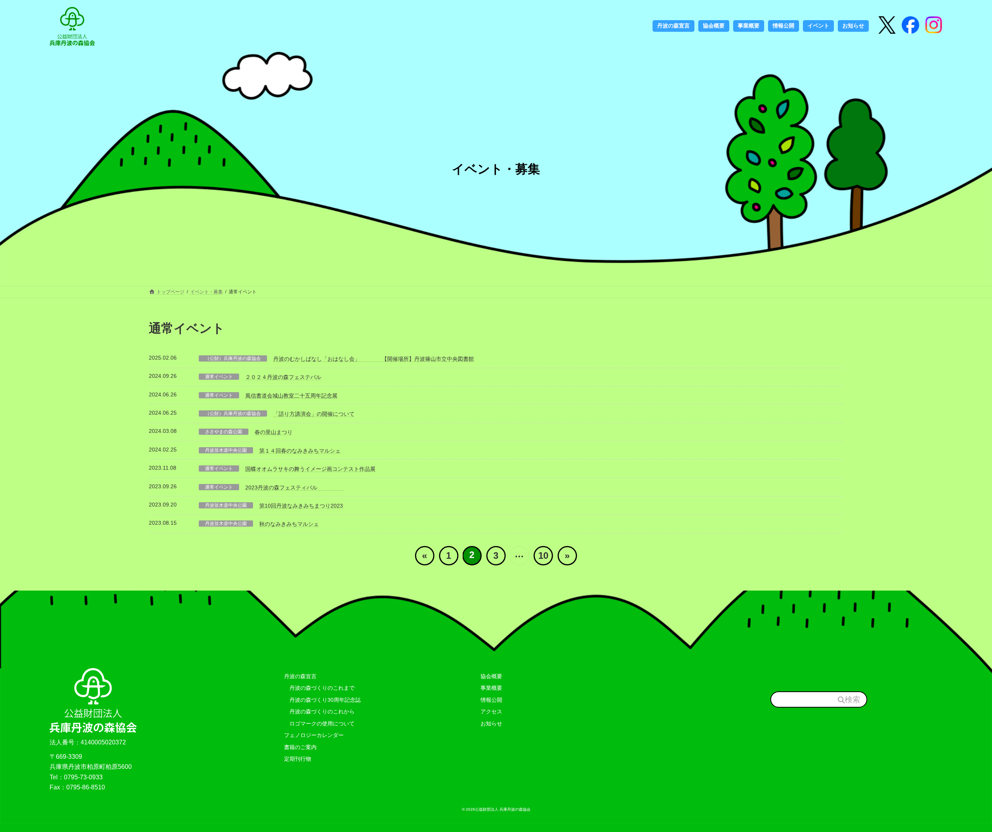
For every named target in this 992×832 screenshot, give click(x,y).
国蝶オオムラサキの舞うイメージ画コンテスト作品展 (310, 469)
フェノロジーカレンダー (314, 735)
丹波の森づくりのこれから (319, 711)
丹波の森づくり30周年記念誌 (322, 699)
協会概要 (491, 676)
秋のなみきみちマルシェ (289, 524)
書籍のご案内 (300, 747)
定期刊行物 (297, 759)
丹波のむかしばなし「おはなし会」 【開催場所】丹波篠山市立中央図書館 (373, 359)
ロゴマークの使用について (319, 723)
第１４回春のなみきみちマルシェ (300, 451)
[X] (887, 25)
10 (543, 555)
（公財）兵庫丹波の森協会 (233, 358)
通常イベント (219, 376)
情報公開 (491, 699)
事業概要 (491, 688)
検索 (852, 699)
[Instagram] (910, 25)
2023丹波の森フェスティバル (294, 487)
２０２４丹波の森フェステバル (283, 377)
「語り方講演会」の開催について (314, 414)
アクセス (491, 711)
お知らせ (491, 723)
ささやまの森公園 (223, 431)
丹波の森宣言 (300, 676)
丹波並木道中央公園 (226, 450)
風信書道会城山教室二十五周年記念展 (291, 396)
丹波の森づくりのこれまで (319, 688)
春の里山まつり (274, 432)
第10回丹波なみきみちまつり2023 (301, 506)
